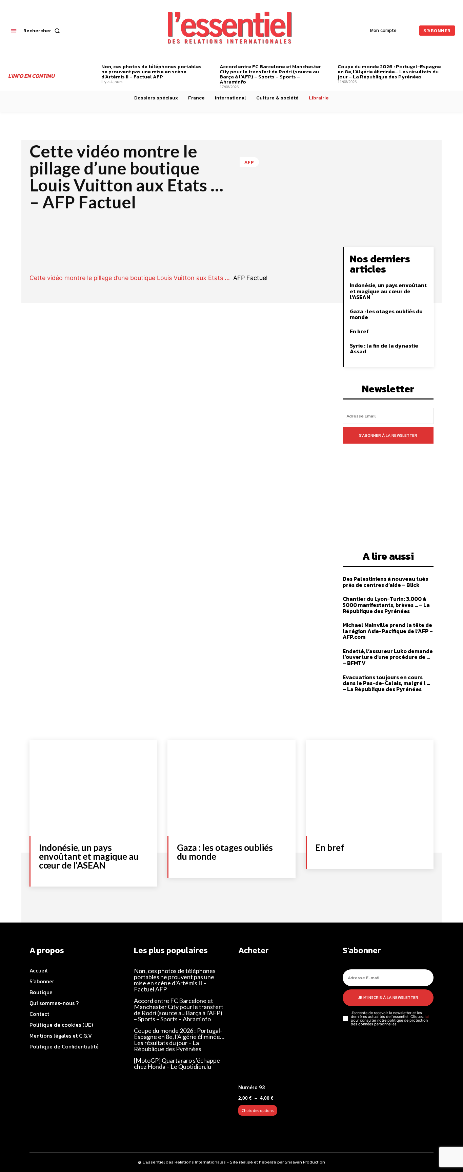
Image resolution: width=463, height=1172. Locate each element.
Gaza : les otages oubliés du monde (386, 314)
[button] (43, 30)
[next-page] (452, 67)
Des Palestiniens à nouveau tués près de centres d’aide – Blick (385, 582)
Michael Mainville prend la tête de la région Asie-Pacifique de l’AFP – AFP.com (388, 631)
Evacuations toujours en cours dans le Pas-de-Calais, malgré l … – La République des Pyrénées (386, 683)
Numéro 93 (251, 1087)
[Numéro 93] (283, 1024)
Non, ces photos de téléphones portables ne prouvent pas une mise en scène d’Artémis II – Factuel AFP (151, 71)
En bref (359, 331)
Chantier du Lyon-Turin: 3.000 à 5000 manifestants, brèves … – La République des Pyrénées (386, 605)
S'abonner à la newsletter (388, 435)
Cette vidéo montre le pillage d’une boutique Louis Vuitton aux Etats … (129, 277)
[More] (305, 254)
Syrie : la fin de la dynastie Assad (384, 348)
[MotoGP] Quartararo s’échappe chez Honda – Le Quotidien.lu (177, 1063)
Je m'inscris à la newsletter (388, 997)
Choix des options (258, 1110)
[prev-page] (91, 67)
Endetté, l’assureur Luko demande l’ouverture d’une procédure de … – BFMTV (388, 657)
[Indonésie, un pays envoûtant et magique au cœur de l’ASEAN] (93, 788)
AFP (249, 162)
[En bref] (370, 788)
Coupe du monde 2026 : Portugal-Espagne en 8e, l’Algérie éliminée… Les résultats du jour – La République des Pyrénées (389, 71)
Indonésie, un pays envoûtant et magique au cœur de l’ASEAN (388, 291)
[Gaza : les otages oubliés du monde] (231, 788)
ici (427, 1016)
